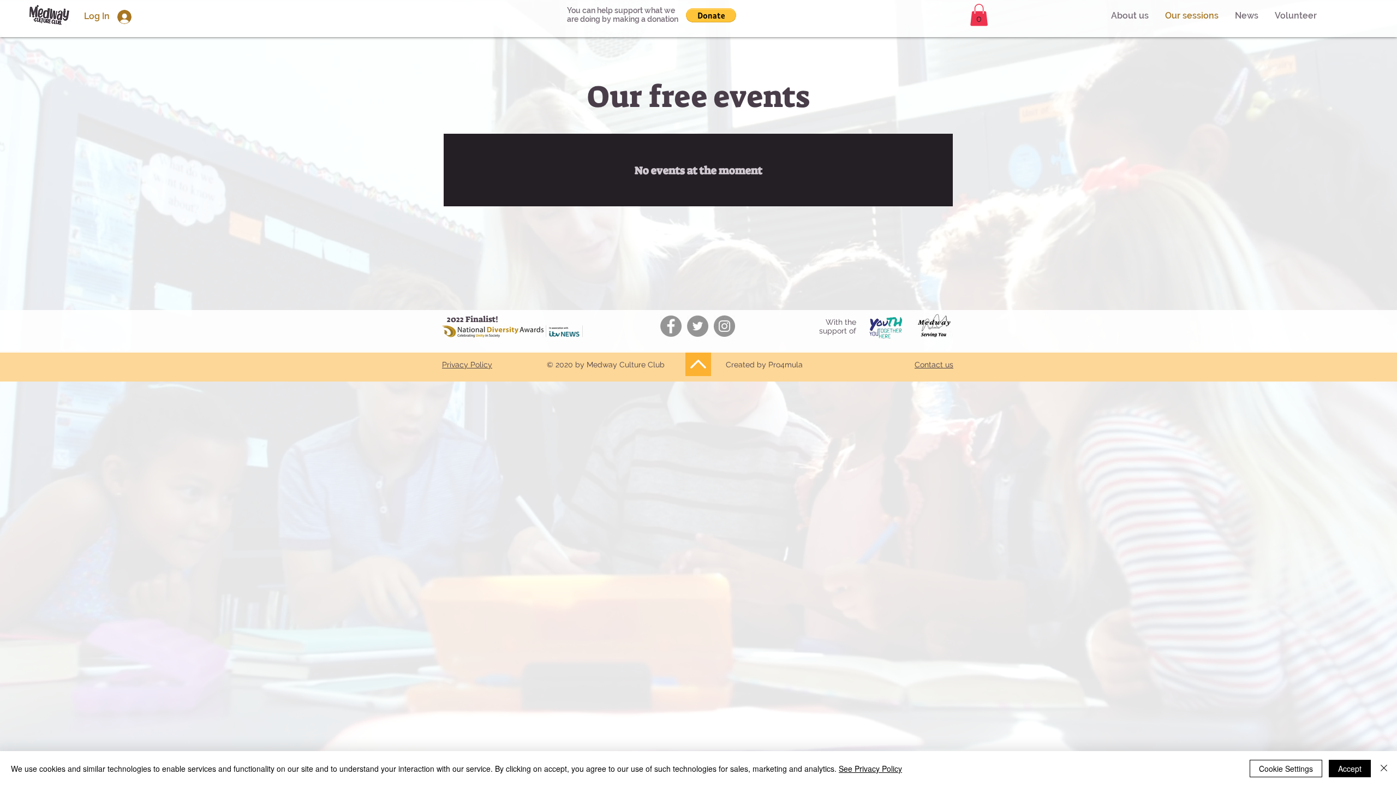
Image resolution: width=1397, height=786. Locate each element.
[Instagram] (724, 326)
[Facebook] (671, 326)
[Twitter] (697, 326)
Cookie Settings (1286, 768)
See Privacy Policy (870, 768)
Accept (1350, 768)
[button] (1296, 15)
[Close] (1383, 768)
